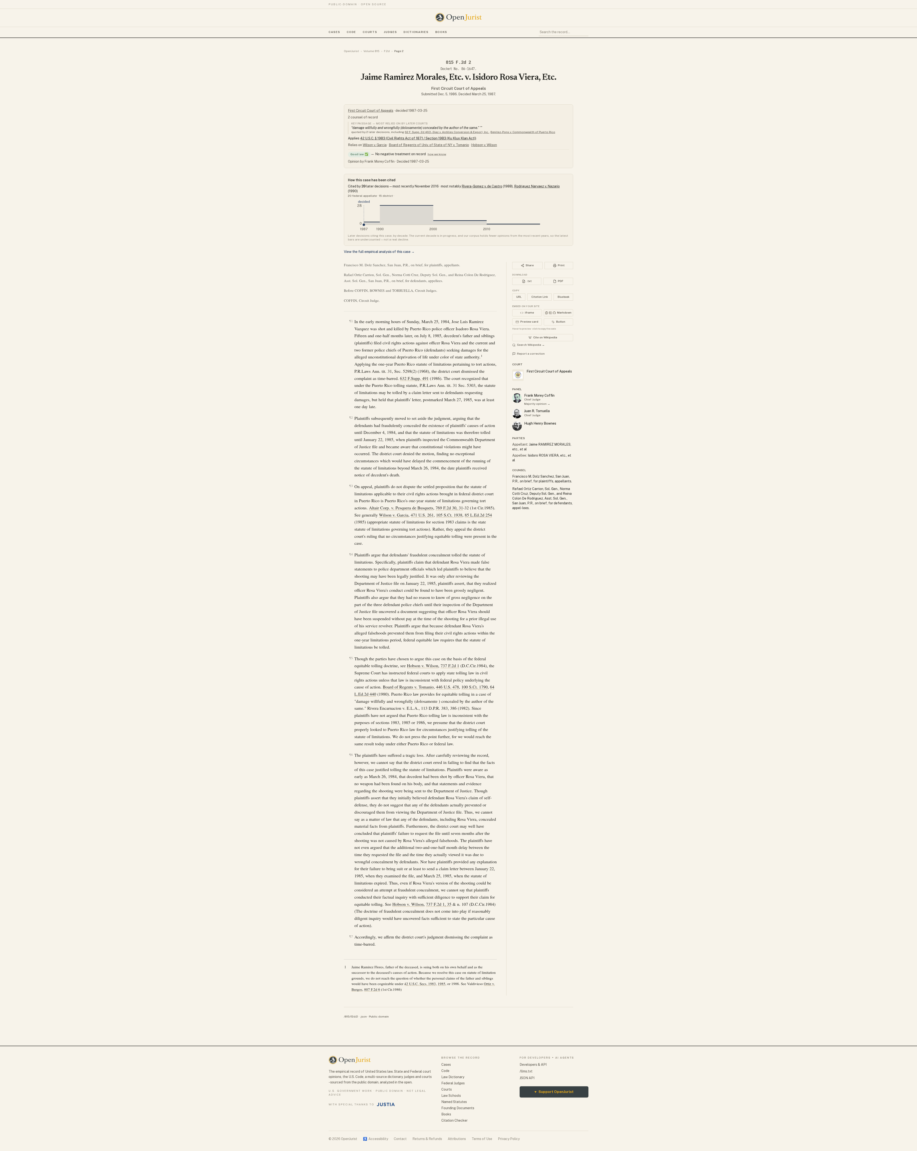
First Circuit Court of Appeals (458, 88)
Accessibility (375, 1139)
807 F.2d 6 (372, 989)
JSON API (527, 1078)
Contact (400, 1139)
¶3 (351, 486)
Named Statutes (454, 1102)
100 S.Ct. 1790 (474, 687)
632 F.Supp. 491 (414, 378)
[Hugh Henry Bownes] (517, 426)
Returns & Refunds (427, 1139)
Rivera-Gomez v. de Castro (482, 186)
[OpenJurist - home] (458, 17)
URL (519, 296)
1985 (441, 983)
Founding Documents (457, 1108)
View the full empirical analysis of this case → (379, 252)
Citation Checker (454, 1120)
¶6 (351, 755)
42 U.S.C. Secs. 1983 (420, 983)
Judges (390, 32)
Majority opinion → (537, 403)
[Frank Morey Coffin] (517, 398)
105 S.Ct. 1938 (449, 515)
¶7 (351, 936)
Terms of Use (482, 1139)
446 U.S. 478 (447, 687)
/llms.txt (526, 1071)
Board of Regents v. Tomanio (408, 687)
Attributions (457, 1139)
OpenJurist (351, 51)
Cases (334, 32)
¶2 (351, 417)
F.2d (387, 51)
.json (363, 1016)
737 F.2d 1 (450, 665)
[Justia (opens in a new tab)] (386, 1104)
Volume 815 (371, 51)
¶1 (351, 321)
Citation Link (539, 296)
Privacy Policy (509, 1139)
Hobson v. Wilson (484, 145)
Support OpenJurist (554, 1092)
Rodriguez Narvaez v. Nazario (537, 186)
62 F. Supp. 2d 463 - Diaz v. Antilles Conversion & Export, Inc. (447, 132)
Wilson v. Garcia (375, 145)
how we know (437, 154)
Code (351, 32)
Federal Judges (453, 1083)
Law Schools (451, 1096)
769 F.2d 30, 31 (449, 508)
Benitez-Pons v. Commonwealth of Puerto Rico (522, 132)
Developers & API (533, 1064)
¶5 (351, 658)
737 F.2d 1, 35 (438, 904)
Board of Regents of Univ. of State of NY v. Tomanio (429, 145)
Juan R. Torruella (537, 411)
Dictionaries (416, 32)
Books (441, 32)
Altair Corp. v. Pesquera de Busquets (401, 508)
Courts (370, 32)
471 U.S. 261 (422, 515)
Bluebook (563, 296)
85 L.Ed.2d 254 (478, 515)
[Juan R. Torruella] (517, 413)
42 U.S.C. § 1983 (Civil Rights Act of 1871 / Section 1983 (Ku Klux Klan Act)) (418, 138)
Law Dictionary (452, 1077)
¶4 (351, 554)
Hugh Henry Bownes (540, 423)
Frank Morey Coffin (539, 395)
